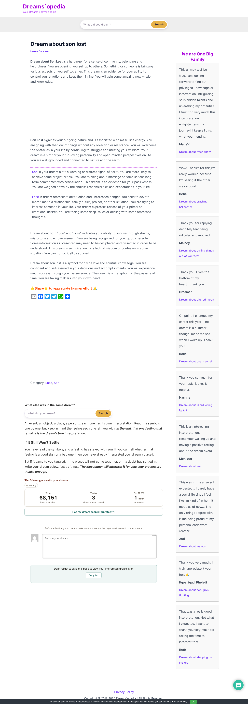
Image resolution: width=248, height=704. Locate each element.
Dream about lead (190, 466)
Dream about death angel (195, 361)
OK (193, 701)
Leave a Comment (39, 51)
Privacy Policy (124, 692)
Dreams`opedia (44, 6)
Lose (35, 197)
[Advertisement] (93, 112)
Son (35, 172)
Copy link (94, 575)
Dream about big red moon (196, 299)
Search (159, 24)
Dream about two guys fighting (194, 592)
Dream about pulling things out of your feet (196, 253)
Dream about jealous (192, 546)
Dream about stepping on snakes (195, 659)
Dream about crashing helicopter (193, 204)
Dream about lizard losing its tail (195, 407)
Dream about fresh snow (195, 151)
